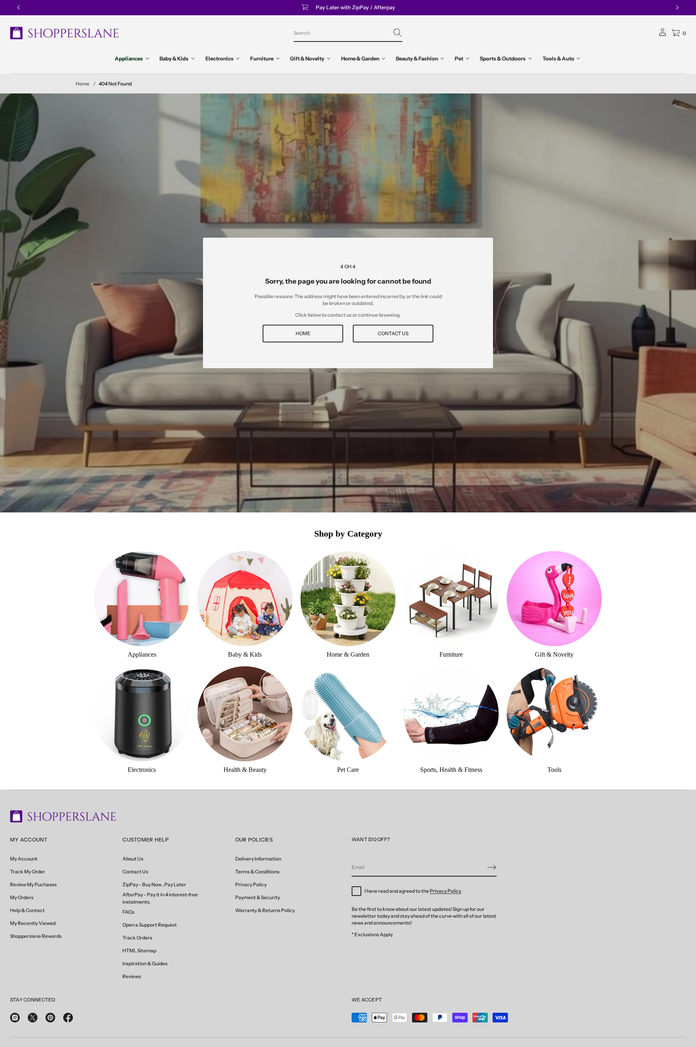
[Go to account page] (662, 34)
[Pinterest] (50, 1017)
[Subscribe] (492, 867)
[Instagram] (15, 1017)
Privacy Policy (445, 891)
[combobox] (341, 32)
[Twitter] (32, 1017)
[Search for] (397, 32)
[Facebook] (68, 1017)
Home (82, 84)
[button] (348, 33)
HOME (303, 333)
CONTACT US (393, 333)
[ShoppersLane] (64, 33)
